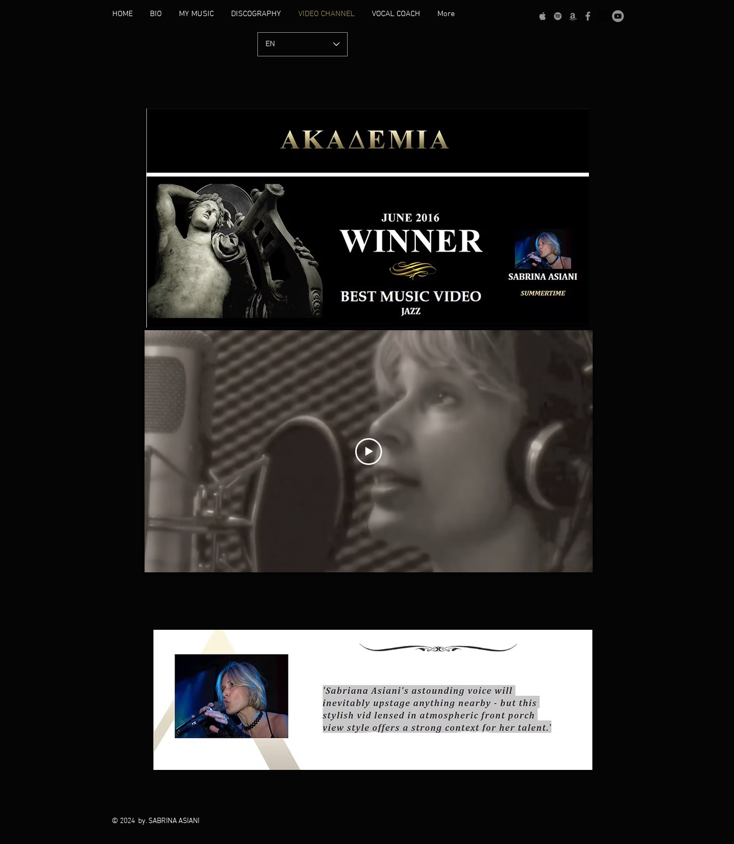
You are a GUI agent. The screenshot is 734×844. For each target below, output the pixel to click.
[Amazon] (573, 16)
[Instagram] (603, 16)
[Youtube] (618, 16)
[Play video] (368, 451)
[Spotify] (558, 16)
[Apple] (543, 16)
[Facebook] (588, 16)
